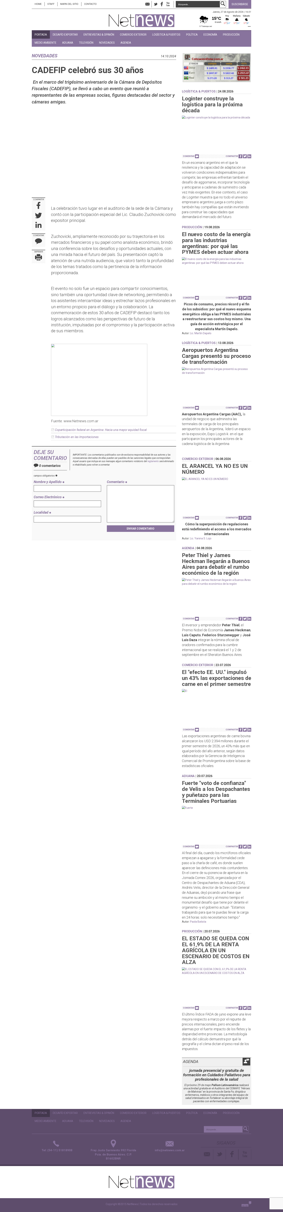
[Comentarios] (38, 242)
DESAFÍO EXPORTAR (65, 34)
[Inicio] (141, 18)
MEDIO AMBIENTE (45, 42)
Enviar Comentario (140, 528)
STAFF (50, 3)
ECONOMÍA (210, 34)
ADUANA (67, 42)
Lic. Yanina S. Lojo (200, 538)
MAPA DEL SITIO (69, 3)
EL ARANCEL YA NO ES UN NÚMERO (215, 469)
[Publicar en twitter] (38, 216)
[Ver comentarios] (197, 156)
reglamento (153, 461)
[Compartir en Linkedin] (38, 226)
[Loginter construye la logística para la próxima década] (216, 117)
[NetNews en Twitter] (155, 4)
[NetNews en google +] (172, 4)
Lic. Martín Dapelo (200, 333)
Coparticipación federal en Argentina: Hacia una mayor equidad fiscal (101, 430)
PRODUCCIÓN (231, 34)
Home (38, 3)
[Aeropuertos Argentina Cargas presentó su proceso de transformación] (216, 371)
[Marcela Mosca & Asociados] (246, 1204)
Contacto (90, 3)
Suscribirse (240, 4)
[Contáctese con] (147, 4)
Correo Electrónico (48, 497)
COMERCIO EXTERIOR (133, 34)
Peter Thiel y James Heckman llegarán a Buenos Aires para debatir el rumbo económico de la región (216, 564)
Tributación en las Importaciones (77, 437)
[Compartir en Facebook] (38, 206)
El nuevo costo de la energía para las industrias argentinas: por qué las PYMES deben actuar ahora (216, 243)
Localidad (41, 512)
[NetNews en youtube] (168, 4)
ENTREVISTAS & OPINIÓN (99, 34)
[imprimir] (38, 258)
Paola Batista (198, 921)
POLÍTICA (192, 34)
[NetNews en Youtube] (245, 1154)
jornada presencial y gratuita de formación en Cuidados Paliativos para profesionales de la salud (216, 1075)
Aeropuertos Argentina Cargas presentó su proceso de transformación (216, 356)
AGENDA (126, 42)
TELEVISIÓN (86, 42)
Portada (41, 34)
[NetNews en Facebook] (162, 4)
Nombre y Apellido (48, 482)
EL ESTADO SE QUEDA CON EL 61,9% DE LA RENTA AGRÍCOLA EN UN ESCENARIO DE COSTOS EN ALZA (216, 950)
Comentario (116, 482)
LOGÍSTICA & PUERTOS (166, 34)
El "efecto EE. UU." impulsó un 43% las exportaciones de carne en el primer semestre (216, 678)
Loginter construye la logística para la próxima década (212, 104)
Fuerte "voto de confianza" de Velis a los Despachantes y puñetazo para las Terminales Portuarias (216, 792)
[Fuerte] (216, 808)
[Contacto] (207, 1154)
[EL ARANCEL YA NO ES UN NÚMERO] (216, 479)
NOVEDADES (107, 42)
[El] (216, 691)
